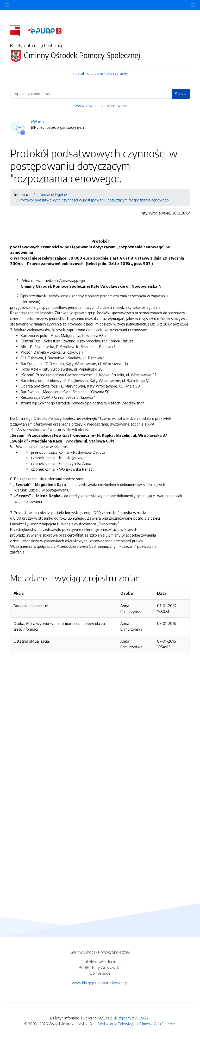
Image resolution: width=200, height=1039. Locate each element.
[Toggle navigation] (193, 5)
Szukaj (180, 93)
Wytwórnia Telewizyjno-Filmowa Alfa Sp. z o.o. (137, 1023)
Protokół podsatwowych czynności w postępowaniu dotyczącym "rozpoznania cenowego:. (95, 200)
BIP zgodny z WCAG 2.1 (131, 1018)
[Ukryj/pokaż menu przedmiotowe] (7, 5)
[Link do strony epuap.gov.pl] (44, 30)
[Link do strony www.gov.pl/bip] (18, 30)
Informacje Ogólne (52, 194)
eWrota (37, 121)
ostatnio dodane (89, 73)
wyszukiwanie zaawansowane (101, 105)
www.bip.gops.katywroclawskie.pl (100, 982)
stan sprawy (117, 73)
